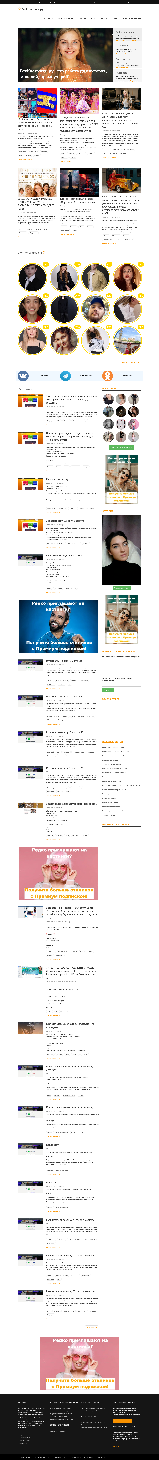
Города (103, 18)
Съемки (44, 151)
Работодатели (61, 2)
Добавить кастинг (122, 67)
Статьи (115, 18)
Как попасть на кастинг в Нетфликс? (115, 751)
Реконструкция (70, 588)
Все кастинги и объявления (60, 1408)
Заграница (65, 231)
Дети (20, 229)
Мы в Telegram (83, 375)
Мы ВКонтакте (42, 375)
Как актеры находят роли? (112, 781)
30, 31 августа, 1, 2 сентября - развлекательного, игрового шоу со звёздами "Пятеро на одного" (35, 124)
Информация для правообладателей (83, 1457)
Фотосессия (129, 239)
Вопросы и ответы (25, 1435)
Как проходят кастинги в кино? (113, 747)
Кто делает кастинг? (109, 798)
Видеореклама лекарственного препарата (71, 803)
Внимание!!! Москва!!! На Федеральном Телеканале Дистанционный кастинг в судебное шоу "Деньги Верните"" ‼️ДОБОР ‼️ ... (71, 912)
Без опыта (113, 153)
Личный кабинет (132, 18)
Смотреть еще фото (121, 588)
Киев (49, 1095)
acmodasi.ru (92, 421)
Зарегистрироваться (121, 447)
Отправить (108, 690)
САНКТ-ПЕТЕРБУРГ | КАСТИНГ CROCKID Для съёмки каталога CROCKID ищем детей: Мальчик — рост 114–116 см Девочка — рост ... (72, 972)
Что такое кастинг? (109, 815)
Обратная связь (24, 1440)
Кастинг (64, 157)
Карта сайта (23, 1443)
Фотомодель (108, 239)
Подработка (33, 151)
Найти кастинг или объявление (62, 1419)
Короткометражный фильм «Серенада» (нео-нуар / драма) (78, 200)
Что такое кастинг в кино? (111, 764)
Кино (82, 227)
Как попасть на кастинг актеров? (114, 773)
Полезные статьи (75, 2)
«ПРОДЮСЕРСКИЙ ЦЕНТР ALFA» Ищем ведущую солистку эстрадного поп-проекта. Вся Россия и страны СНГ (120, 120)
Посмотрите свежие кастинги (127, 40)
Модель (71, 153)
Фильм (58, 467)
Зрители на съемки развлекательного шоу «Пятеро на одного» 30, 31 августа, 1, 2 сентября (71, 399)
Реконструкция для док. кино (64, 555)
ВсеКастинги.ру (32, 9)
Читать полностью (25, 160)
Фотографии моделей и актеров (93, 1408)
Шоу (105, 153)
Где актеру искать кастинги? (112, 811)
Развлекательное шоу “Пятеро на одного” (70, 1219)
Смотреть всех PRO (130, 362)
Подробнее (134, 81)
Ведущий (50, 421)
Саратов (50, 835)
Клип (63, 153)
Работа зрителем (25, 155)
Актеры (75, 231)
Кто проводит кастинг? (110, 760)
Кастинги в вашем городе (59, 1411)
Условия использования (59, 1457)
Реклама (118, 239)
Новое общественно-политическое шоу (69, 1107)
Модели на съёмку (57, 479)
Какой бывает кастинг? (110, 802)
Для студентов (129, 149)
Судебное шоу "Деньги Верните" (65, 520)
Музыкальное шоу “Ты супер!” (64, 660)
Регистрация (136, 2)
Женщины (80, 153)
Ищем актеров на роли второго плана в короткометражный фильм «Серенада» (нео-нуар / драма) (69, 436)
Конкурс (29, 229)
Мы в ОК (127, 375)
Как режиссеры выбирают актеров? (115, 768)
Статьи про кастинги (57, 1431)
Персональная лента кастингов (61, 1414)
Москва (36, 155)
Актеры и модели (47, 2)
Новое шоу (52, 1144)
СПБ (48, 1011)
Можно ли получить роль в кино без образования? (121, 785)
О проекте (87, 2)
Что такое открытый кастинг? (113, 756)
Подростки (33, 233)
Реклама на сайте (25, 1437)
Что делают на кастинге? (111, 807)
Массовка (22, 151)
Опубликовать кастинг (58, 1416)
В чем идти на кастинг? (111, 794)
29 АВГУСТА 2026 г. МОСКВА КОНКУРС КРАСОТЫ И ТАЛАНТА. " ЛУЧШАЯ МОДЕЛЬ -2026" (36, 203)
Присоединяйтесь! (122, 54)
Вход (127, 2)
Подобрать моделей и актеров (93, 1411)
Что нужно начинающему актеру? (114, 777)
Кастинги (34, 2)
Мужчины (62, 508)
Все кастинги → (91, 1327)
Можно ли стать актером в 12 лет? (114, 790)
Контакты (101, 1457)
